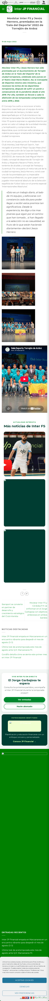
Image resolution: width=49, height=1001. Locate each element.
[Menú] (3, 9)
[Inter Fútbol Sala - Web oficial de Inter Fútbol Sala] (25, 9)
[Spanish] (45, 997)
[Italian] (32, 997)
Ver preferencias (24, 993)
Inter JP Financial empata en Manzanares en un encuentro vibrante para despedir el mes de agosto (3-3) (24, 639)
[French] (29, 997)
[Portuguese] (36, 997)
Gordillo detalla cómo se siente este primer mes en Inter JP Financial (24, 656)
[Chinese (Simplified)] (23, 997)
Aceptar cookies (24, 980)
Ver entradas (24, 700)
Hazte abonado (24, 706)
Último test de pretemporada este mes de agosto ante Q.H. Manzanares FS (22, 648)
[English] (26, 997)
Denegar (24, 987)
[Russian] (41, 997)
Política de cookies (32, 972)
